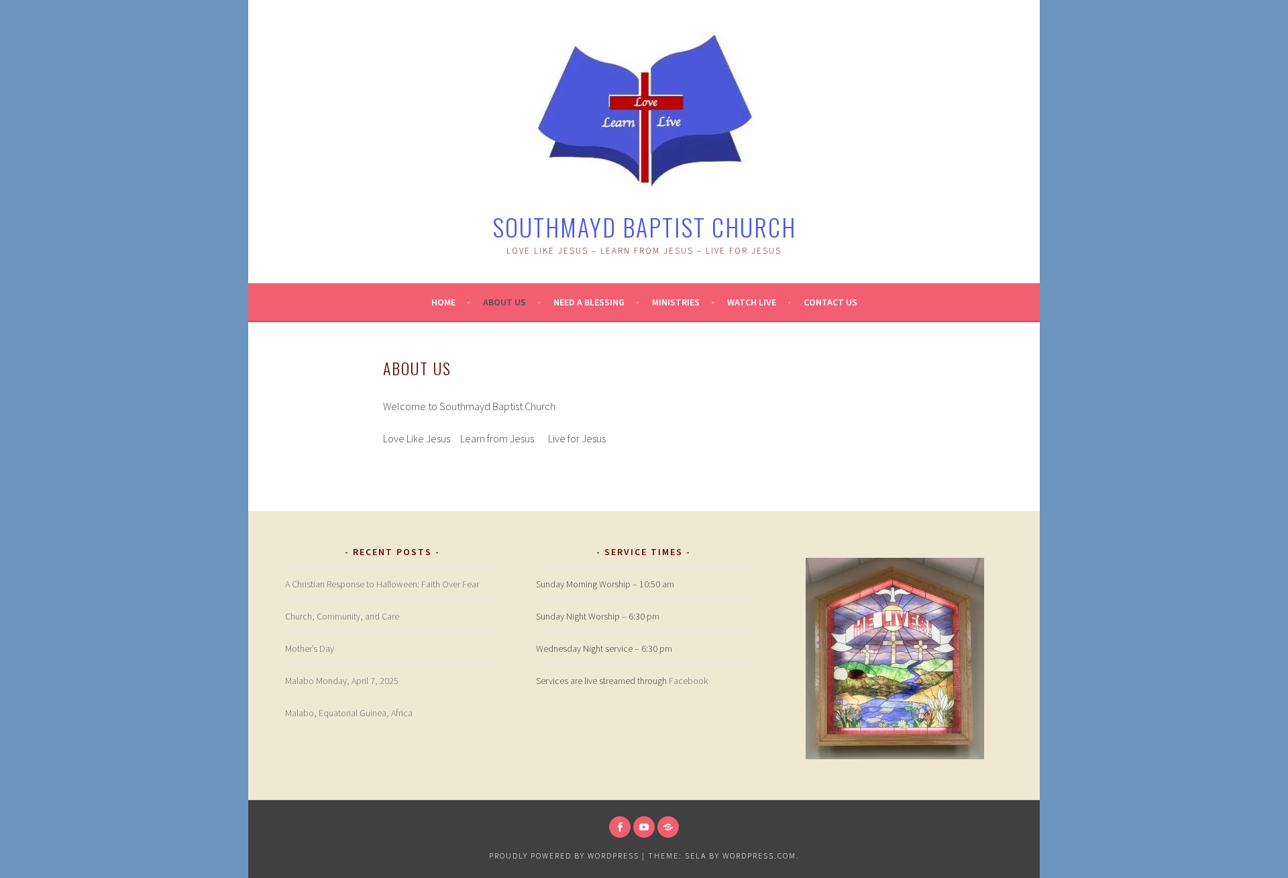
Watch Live (751, 302)
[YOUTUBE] (644, 827)
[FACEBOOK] (620, 827)
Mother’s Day (309, 648)
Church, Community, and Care (342, 616)
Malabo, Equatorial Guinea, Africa (349, 713)
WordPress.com (759, 855)
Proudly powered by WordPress (564, 855)
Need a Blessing (589, 302)
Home (443, 302)
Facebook (688, 681)
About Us (504, 302)
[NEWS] (668, 827)
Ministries (676, 302)
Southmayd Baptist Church (644, 226)
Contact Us (830, 302)
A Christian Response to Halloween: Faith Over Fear (382, 584)
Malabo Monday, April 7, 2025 (341, 681)
